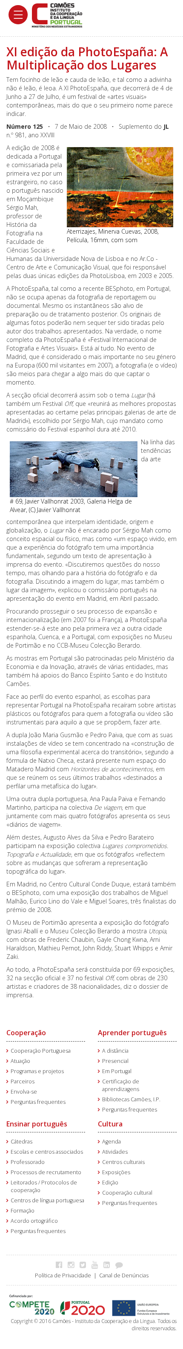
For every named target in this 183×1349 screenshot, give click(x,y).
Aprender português (132, 1032)
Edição (110, 1182)
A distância (115, 1050)
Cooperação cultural (127, 1192)
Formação (22, 1210)
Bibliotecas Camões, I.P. (131, 1099)
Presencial (115, 1061)
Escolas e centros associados (47, 1151)
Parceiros (22, 1081)
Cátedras (21, 1141)
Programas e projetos (37, 1071)
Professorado (28, 1162)
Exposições (116, 1172)
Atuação (20, 1061)
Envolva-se (24, 1091)
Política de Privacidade (63, 1275)
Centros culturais (123, 1162)
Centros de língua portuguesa (47, 1200)
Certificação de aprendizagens (120, 1085)
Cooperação (26, 1032)
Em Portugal (117, 1071)
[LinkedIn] (108, 1264)
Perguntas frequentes (38, 1102)
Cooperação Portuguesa (41, 1050)
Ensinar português (36, 1124)
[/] (57, 14)
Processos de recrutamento (46, 1172)
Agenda (111, 1141)
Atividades (115, 1151)
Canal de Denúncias (124, 1275)
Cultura (110, 1124)
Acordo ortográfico (34, 1221)
